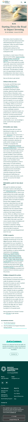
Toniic (7, 259)
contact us (13, 412)
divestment (9, 134)
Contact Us (14, 354)
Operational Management (4, 395)
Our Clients (17, 393)
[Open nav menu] (25, 2)
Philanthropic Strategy (4, 391)
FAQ (15, 399)
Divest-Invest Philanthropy (15, 257)
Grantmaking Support (6, 398)
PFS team (8, 313)
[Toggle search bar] (21, 2)
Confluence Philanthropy (11, 86)
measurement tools (11, 190)
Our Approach (5, 388)
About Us (16, 388)
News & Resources (18, 396)
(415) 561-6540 (4, 378)
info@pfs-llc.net (16, 378)
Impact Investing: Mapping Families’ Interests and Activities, (14, 58)
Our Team (16, 390)
